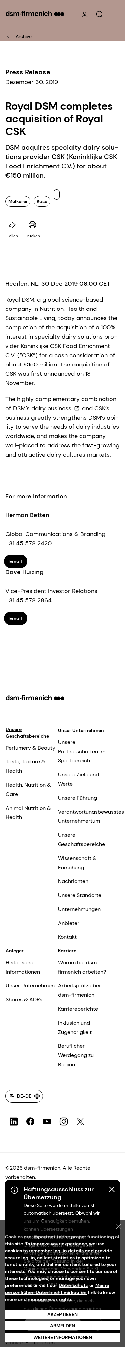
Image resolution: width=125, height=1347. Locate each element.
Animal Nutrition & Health (28, 813)
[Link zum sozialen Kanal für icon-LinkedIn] (13, 1121)
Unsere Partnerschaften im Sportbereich (81, 751)
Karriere (67, 951)
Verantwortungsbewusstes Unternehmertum (91, 816)
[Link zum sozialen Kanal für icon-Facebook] (30, 1121)
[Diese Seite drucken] (32, 225)
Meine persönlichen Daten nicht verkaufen (57, 1288)
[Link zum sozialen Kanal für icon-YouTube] (47, 1121)
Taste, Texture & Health (25, 766)
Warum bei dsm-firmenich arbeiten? (82, 967)
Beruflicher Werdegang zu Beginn (76, 1055)
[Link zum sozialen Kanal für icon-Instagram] (63, 1121)
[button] (99, 14)
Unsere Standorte (79, 895)
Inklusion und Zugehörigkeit (75, 1027)
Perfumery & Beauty (30, 747)
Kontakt (67, 936)
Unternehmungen (79, 909)
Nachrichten (73, 881)
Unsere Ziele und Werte (78, 779)
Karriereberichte (78, 1008)
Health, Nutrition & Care (28, 789)
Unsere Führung (77, 797)
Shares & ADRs (24, 999)
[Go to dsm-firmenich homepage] (35, 13)
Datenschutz (73, 1285)
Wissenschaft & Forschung (77, 863)
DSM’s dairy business (42, 408)
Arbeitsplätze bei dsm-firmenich (79, 990)
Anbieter (68, 923)
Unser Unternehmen (81, 730)
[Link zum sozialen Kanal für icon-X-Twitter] (80, 1121)
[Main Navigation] (115, 14)
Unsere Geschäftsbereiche (27, 732)
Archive (24, 36)
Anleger (15, 951)
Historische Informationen (23, 967)
